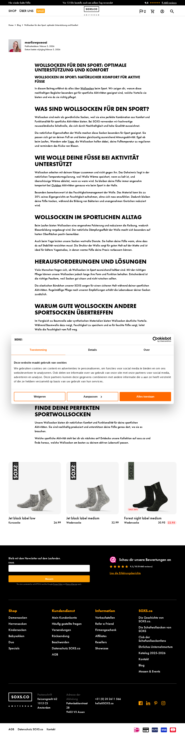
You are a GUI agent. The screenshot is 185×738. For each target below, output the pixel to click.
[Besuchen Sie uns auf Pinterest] (156, 703)
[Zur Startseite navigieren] (91, 10)
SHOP (12, 11)
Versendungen (61, 630)
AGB (55, 654)
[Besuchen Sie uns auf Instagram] (163, 703)
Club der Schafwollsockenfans (152, 639)
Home (11, 25)
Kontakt (144, 659)
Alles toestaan (145, 396)
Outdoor (56, 185)
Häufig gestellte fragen (67, 624)
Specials (13, 648)
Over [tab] (147, 349)
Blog (19, 25)
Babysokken (16, 636)
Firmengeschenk (105, 630)
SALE (40, 11)
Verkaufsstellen (105, 617)
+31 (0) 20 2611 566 (108, 699)
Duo (11, 642)
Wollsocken (87, 88)
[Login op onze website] (162, 11)
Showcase (101, 648)
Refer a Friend (104, 624)
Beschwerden (60, 642)
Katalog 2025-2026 (152, 653)
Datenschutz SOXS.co (66, 648)
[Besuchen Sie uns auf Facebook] (141, 703)
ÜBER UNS (26, 11)
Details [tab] (92, 349)
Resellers (101, 642)
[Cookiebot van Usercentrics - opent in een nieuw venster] (155, 339)
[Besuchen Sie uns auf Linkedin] (148, 703)
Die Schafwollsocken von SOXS (155, 629)
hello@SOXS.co (104, 703)
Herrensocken (17, 624)
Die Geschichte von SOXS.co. (151, 619)
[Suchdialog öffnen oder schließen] (172, 11)
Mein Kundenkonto (64, 617)
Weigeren (40, 396)
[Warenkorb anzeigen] (152, 11)
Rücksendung (60, 636)
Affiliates (100, 636)
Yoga (71, 141)
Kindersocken (17, 630)
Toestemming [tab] (38, 349)
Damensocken (17, 617)
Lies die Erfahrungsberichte (125, 573)
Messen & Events (149, 671)
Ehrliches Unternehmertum (156, 647)
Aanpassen (90, 396)
